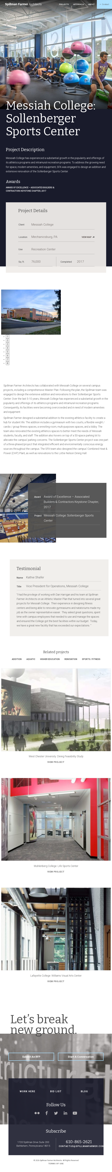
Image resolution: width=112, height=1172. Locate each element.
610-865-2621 (79, 1141)
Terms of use (56, 1164)
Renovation (70, 659)
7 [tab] (7, 359)
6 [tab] (7, 355)
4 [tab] (7, 348)
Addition (17, 659)
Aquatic (30, 659)
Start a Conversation (81, 1056)
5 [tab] (7, 352)
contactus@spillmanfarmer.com (79, 1146)
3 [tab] (7, 344)
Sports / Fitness (91, 659)
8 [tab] (7, 363)
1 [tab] (7, 336)
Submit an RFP (31, 1056)
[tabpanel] (56, 312)
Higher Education (50, 659)
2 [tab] (7, 340)
